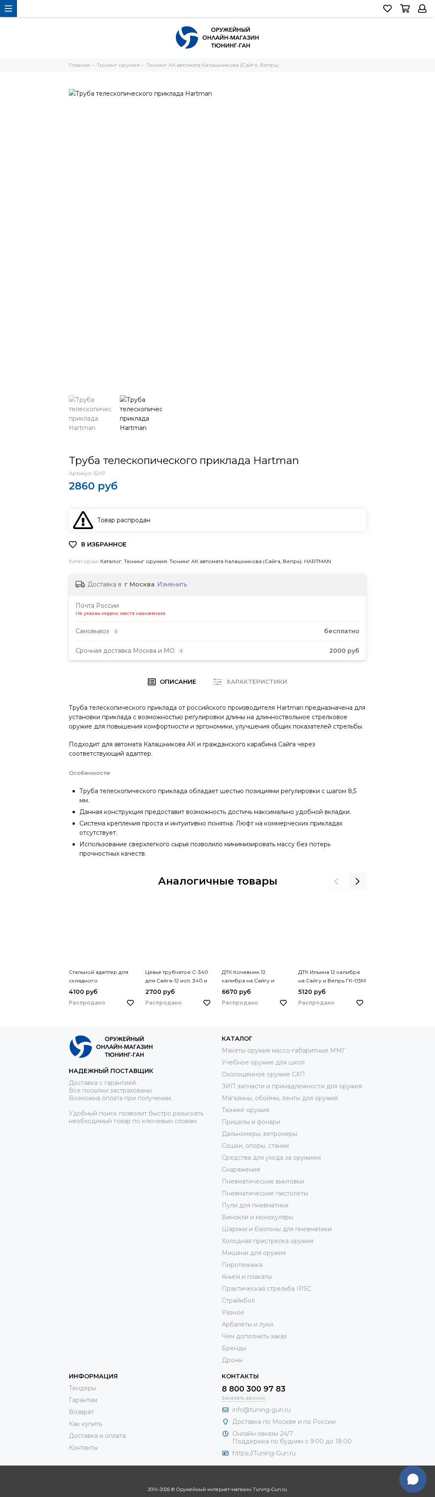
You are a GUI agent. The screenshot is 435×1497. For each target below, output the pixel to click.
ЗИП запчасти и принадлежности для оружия (292, 1086)
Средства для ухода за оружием (271, 1157)
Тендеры (82, 1388)
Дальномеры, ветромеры (259, 1134)
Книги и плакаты (247, 1277)
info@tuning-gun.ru (261, 1410)
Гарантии (83, 1400)
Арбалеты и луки (247, 1324)
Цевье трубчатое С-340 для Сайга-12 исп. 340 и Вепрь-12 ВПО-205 (176, 977)
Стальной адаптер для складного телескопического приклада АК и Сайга (98, 977)
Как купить (85, 1424)
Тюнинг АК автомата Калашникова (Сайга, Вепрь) (235, 561)
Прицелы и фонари (251, 1122)
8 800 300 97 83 (253, 1389)
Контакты (83, 1447)
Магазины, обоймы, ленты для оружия (280, 1098)
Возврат (81, 1412)
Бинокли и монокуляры (257, 1217)
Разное (233, 1312)
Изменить (172, 584)
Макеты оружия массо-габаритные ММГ (283, 1050)
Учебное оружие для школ (263, 1062)
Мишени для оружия (254, 1253)
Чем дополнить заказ (254, 1336)
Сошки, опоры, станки (255, 1146)
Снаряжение (241, 1169)
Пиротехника (242, 1265)
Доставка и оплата (97, 1436)
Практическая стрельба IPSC (266, 1288)
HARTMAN (317, 561)
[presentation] (336, 881)
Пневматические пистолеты (265, 1193)
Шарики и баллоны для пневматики (277, 1229)
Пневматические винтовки (263, 1181)
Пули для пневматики (255, 1205)
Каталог (110, 561)
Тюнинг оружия (145, 561)
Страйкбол (238, 1300)
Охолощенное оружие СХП (263, 1074)
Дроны (232, 1360)
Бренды (234, 1348)
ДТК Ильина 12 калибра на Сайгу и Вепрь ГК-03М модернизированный (332, 977)
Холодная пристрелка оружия (268, 1241)
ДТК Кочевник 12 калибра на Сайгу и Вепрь (248, 977)
